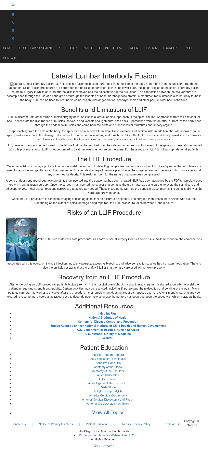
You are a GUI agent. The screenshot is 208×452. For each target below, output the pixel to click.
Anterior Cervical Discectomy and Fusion (108, 399)
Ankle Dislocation (108, 375)
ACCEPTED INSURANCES (76, 48)
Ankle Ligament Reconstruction (108, 383)
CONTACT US (12, 58)
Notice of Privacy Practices (56, 424)
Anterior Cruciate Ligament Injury (108, 403)
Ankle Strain (108, 387)
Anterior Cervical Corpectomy (108, 395)
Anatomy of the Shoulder (108, 371)
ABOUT (190, 48)
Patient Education (97, 424)
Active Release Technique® (108, 359)
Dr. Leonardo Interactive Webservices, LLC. (107, 435)
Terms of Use (172, 424)
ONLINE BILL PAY (110, 48)
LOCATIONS (171, 48)
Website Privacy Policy (135, 424)
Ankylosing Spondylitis (108, 391)
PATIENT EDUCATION (142, 48)
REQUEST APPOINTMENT (35, 48)
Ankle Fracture (108, 379)
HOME (7, 48)
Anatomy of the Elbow (108, 367)
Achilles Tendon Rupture (108, 355)
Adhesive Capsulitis (108, 363)
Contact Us (19, 424)
